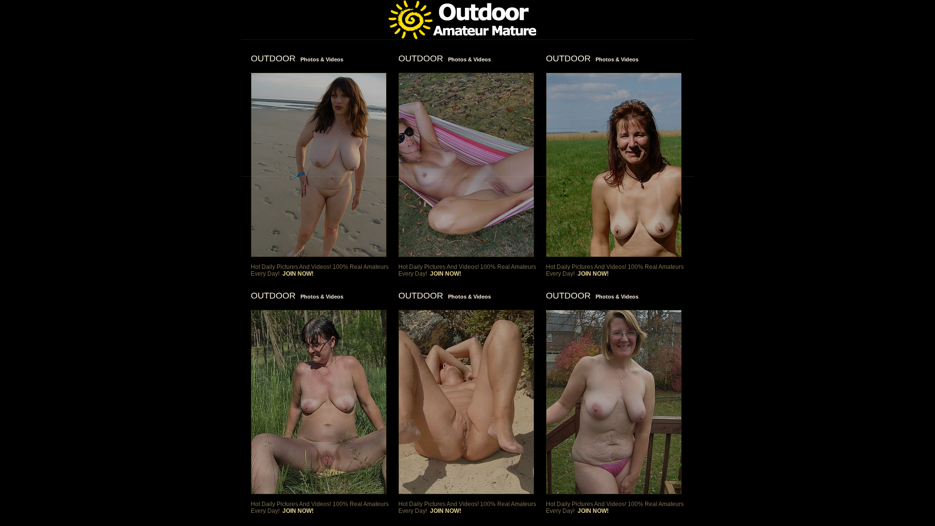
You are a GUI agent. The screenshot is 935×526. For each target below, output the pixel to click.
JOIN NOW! (298, 273)
